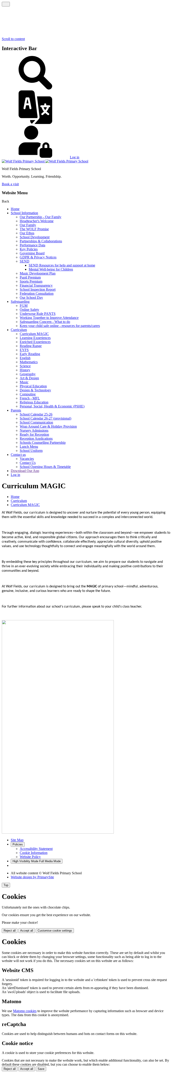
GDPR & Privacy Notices (38, 257)
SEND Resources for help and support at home (62, 265)
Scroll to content (13, 39)
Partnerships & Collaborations (41, 241)
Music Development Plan (38, 273)
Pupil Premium (30, 277)
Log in (74, 157)
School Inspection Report (38, 289)
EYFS (24, 350)
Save (41, 1069)
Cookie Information (33, 853)
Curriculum (19, 330)
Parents (16, 410)
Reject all (10, 930)
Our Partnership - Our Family (40, 217)
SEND (24, 261)
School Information (24, 213)
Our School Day (31, 297)
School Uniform (31, 450)
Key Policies (29, 249)
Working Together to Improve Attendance (49, 318)
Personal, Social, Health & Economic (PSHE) (52, 406)
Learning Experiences (35, 338)
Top (6, 885)
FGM (24, 305)
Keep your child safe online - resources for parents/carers (60, 326)
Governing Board (32, 253)
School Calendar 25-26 (36, 414)
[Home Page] (45, 161)
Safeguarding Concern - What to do (45, 322)
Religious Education (34, 402)
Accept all (26, 930)
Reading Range (31, 346)
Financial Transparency (36, 285)
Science (25, 366)
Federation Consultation (37, 293)
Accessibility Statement (36, 849)
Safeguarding (20, 301)
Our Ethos (27, 233)
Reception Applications (36, 438)
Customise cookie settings (55, 930)
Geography (28, 374)
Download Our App (25, 471)
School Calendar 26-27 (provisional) (45, 418)
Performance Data (32, 245)
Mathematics (29, 362)
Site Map (17, 840)
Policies (18, 844)
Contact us (18, 455)
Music (24, 382)
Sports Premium (31, 281)
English (25, 358)
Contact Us (28, 463)
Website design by (32, 877)
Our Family (28, 225)
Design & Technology (35, 390)
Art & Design (29, 378)
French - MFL (30, 398)
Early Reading (30, 354)
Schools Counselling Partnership (43, 442)
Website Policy (30, 857)
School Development (34, 237)
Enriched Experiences (35, 342)
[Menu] (6, 4)
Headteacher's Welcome (37, 221)
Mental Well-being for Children (51, 269)
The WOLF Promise (34, 229)
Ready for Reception (34, 434)
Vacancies (27, 459)
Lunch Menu (29, 446)
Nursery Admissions (34, 430)
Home (15, 209)
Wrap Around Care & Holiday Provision (48, 426)
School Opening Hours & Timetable (45, 467)
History (25, 370)
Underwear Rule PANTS (38, 314)
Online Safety (29, 309)
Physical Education (33, 386)
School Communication (36, 422)
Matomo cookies (25, 1011)
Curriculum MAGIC (34, 334)
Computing (28, 394)
